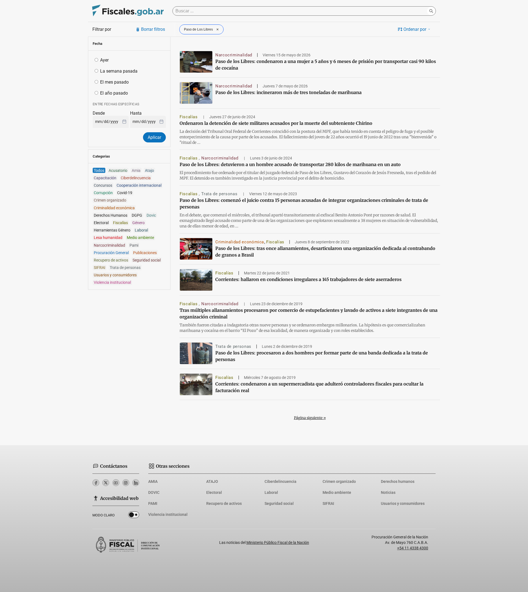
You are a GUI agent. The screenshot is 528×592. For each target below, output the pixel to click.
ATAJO (212, 481)
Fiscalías (189, 116)
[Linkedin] (135, 482)
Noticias (388, 492)
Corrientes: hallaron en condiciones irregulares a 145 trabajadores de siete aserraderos (308, 279)
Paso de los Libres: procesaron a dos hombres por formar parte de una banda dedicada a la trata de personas (321, 356)
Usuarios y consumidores (403, 503)
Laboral (271, 492)
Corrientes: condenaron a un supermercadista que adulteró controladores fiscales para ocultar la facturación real (319, 387)
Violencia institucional (168, 514)
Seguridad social (279, 503)
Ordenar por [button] (414, 29)
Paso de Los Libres (198, 29)
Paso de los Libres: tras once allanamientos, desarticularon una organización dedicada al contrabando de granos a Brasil (325, 252)
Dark (133, 516)
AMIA (153, 481)
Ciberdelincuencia (280, 481)
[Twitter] (105, 482)
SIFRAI (328, 503)
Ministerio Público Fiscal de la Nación (277, 542)
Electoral (214, 492)
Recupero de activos (224, 503)
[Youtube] (115, 482)
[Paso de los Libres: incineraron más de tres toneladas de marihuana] (196, 93)
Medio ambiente (337, 492)
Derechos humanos (397, 481)
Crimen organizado (339, 481)
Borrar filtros (153, 29)
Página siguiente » (310, 417)
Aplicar (154, 137)
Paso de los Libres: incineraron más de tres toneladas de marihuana (288, 92)
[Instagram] (125, 482)
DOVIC (154, 492)
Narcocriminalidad (233, 55)
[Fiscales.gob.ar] (128, 11)
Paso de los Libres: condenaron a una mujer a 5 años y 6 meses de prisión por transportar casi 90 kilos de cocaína (325, 65)
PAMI (152, 503)
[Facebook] (95, 482)
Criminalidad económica (239, 242)
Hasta (136, 113)
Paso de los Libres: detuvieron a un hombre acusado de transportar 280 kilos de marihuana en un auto (290, 164)
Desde (99, 113)
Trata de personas (220, 193)
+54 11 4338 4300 (412, 548)
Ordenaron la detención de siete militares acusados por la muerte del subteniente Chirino (276, 123)
